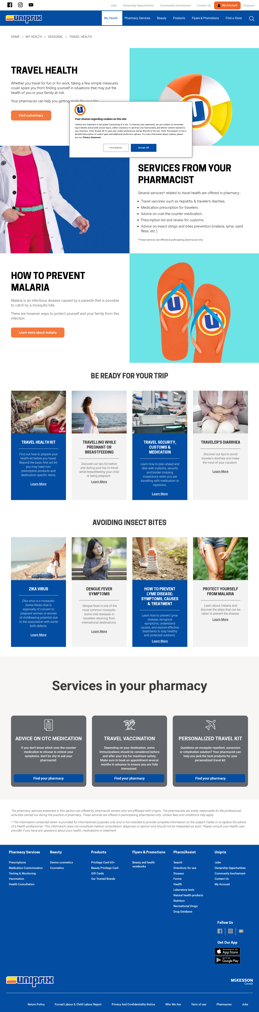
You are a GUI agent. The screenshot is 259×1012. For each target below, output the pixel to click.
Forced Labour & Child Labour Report (78, 1004)
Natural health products (188, 895)
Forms (177, 878)
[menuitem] (112, 18)
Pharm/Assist (184, 852)
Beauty (56, 852)
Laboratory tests (183, 890)
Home (15, 37)
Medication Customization (26, 868)
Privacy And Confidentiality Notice (133, 1004)
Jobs (114, 5)
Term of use (198, 1004)
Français (249, 5)
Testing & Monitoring (22, 873)
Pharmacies (224, 1004)
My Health (34, 37)
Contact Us (204, 5)
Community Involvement (175, 5)
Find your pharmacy (48, 778)
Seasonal (55, 37)
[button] (10, 5)
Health (177, 884)
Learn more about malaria (38, 332)
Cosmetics (57, 868)
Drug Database (182, 911)
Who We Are (173, 1004)
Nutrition (179, 901)
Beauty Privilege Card (104, 868)
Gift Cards (97, 873)
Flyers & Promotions (148, 852)
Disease (178, 873)
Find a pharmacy (31, 115)
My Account (229, 5)
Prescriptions (17, 862)
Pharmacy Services (24, 852)
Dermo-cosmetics (61, 862)
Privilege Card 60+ (103, 862)
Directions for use (184, 868)
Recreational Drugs (185, 906)
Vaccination (16, 878)
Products (98, 852)
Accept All (143, 147)
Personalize (116, 147)
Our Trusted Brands (103, 878)
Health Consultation (21, 884)
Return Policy (36, 1004)
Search (177, 862)
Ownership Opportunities (138, 5)
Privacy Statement (92, 137)
